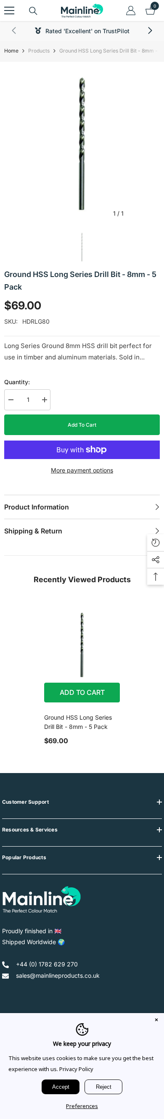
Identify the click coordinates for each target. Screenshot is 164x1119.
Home (11, 51)
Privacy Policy (76, 1069)
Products (39, 51)
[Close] (156, 1020)
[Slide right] (150, 31)
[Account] (130, 10)
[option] (82, 144)
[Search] (33, 11)
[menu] (9, 10)
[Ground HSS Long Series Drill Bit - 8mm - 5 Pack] (82, 645)
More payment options (82, 470)
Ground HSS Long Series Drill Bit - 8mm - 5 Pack (78, 722)
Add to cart (82, 425)
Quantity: (17, 381)
